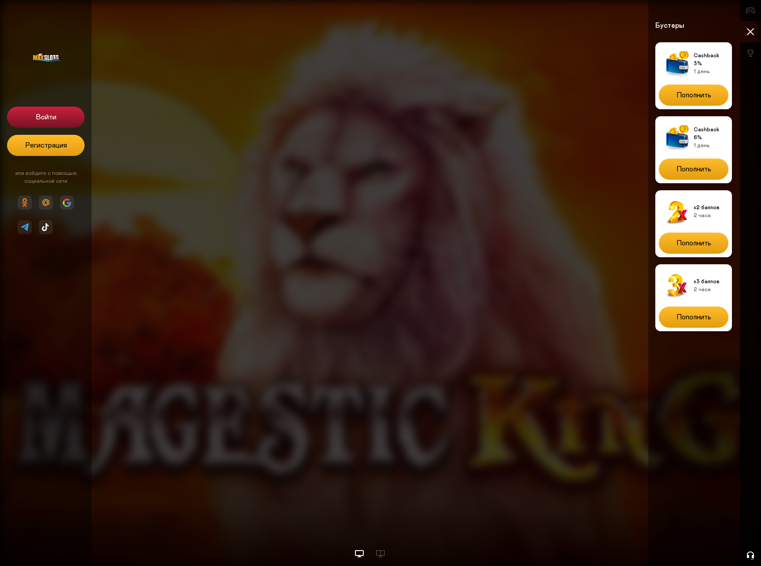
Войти (46, 117)
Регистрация (46, 145)
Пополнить (693, 95)
